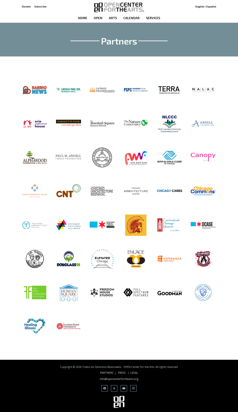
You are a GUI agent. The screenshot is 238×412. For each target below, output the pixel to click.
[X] (114, 388)
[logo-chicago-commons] (203, 191)
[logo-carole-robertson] (35, 191)
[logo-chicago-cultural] (68, 225)
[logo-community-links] (136, 225)
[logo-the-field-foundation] (35, 292)
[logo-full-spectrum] (136, 292)
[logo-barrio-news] (35, 90)
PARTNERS (106, 373)
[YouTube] (124, 388)
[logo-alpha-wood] (35, 157)
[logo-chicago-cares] (169, 191)
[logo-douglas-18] (68, 259)
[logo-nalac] (203, 90)
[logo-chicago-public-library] (102, 225)
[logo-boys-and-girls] (169, 157)
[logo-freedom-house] (102, 292)
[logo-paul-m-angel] (68, 157)
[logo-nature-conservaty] (136, 124)
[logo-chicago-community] (35, 225)
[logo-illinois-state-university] (68, 326)
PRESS (122, 373)
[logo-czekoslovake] (169, 225)
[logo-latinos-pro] (102, 90)
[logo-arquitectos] (102, 157)
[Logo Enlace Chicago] (136, 259)
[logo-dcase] (203, 225)
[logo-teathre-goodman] (169, 292)
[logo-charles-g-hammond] (203, 292)
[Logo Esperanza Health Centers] (169, 259)
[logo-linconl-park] (68, 90)
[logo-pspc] (136, 90)
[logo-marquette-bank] (68, 124)
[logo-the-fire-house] (203, 259)
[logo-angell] (203, 124)
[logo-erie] (35, 124)
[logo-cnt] (68, 191)
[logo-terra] (169, 90)
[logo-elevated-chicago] (102, 259)
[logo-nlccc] (169, 124)
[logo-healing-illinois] (35, 326)
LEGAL (134, 373)
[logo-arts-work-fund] (136, 157)
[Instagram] (133, 388)
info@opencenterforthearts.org (119, 379)
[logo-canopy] (203, 157)
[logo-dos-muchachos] (35, 259)
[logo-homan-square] (68, 292)
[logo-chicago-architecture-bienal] (102, 191)
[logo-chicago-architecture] (136, 191)
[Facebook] (104, 388)
